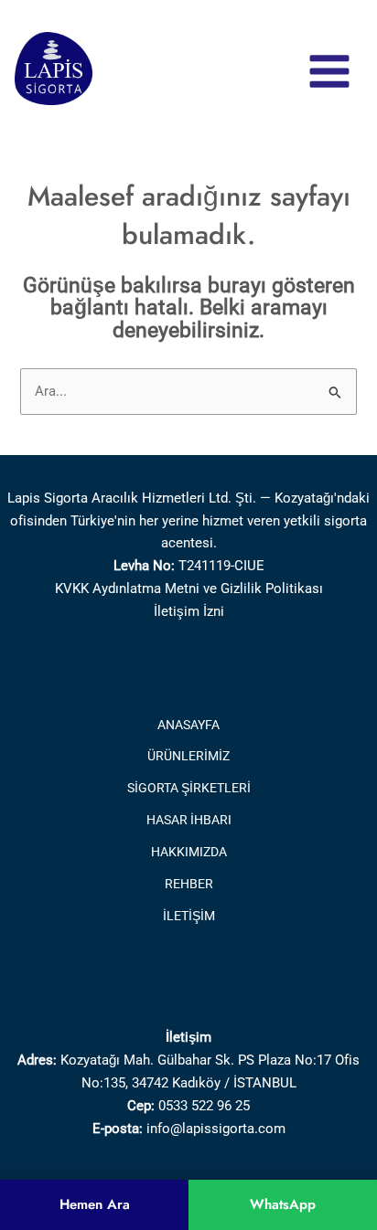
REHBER (189, 883)
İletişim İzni (189, 611)
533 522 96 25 (208, 1105)
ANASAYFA (188, 724)
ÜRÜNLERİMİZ (188, 755)
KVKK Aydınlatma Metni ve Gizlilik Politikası (189, 588)
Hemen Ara (94, 1204)
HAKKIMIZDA (189, 851)
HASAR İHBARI (189, 819)
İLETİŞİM (189, 915)
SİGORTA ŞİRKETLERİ (189, 787)
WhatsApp (283, 1204)
